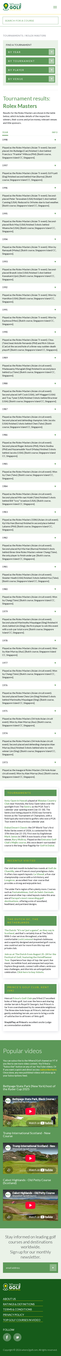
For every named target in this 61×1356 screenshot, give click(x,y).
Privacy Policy (13, 1314)
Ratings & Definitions (18, 1304)
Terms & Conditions (17, 1309)
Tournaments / (14, 35)
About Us (9, 1299)
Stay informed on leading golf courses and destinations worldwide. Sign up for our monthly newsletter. (31, 1246)
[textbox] (14, 52)
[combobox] (29, 52)
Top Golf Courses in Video (21, 1320)
